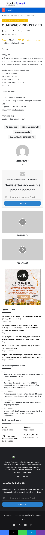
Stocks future (8, 31)
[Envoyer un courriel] (13, 31)
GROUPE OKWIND (31, 435)
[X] (21, 476)
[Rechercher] (42, 4)
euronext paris (23, 132)
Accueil (6, 15)
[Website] (22, 164)
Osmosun (28, 427)
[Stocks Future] (15, 4)
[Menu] (3, 4)
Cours (4, 40)
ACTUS (21, 40)
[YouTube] (24, 476)
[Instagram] (26, 476)
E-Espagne (12, 127)
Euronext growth (31, 127)
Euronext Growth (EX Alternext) (22, 15)
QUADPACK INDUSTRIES (22, 137)
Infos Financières (34, 40)
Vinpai (4, 427)
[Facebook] (18, 476)
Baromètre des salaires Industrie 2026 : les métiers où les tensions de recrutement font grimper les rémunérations (20, 327)
